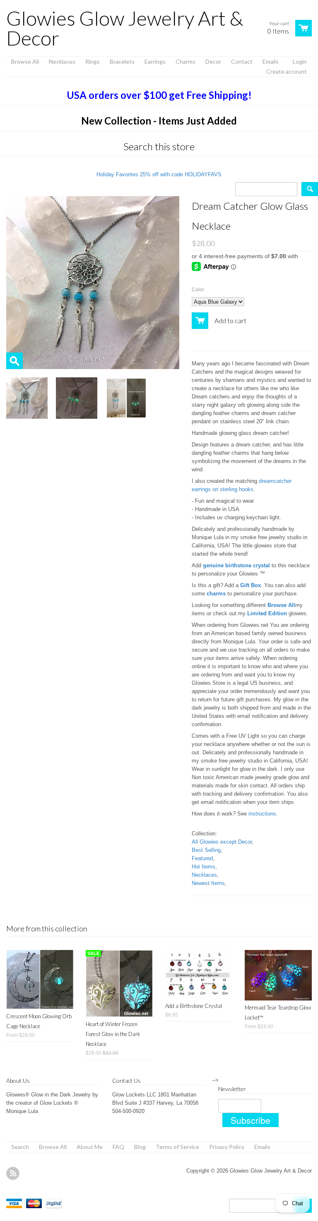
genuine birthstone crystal (236, 565)
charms (216, 593)
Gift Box (250, 585)
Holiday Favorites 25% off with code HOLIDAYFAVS (159, 174)
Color (198, 290)
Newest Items (208, 883)
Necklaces (204, 875)
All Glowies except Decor (222, 842)
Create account (286, 71)
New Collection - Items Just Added (159, 121)
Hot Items (203, 867)
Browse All (281, 605)
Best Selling (206, 850)
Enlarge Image (14, 361)
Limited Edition (267, 613)
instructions (262, 814)
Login (300, 61)
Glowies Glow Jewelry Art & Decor (124, 28)
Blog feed (12, 1173)
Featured (202, 858)
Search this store (159, 146)
